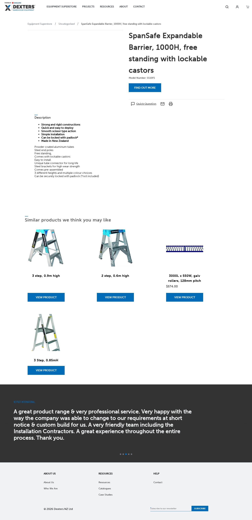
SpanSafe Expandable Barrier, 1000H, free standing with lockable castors (121, 23)
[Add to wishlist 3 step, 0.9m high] (59, 235)
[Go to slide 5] (131, 454)
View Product (46, 297)
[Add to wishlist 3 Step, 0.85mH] (59, 320)
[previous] (6, 423)
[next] (245, 423)
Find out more (145, 87)
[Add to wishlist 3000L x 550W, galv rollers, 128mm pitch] (197, 235)
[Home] (20, 7)
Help (156, 473)
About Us (50, 473)
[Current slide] (129, 454)
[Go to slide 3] (126, 454)
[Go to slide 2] (123, 454)
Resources (106, 473)
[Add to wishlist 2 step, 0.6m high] (128, 235)
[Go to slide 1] (120, 454)
